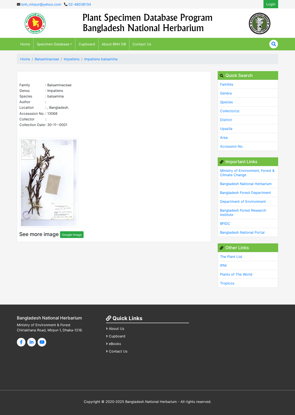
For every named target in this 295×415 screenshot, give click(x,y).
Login (270, 4)
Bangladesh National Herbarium (246, 184)
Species (226, 102)
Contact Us (142, 44)
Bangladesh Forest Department (245, 192)
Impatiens (71, 59)
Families (226, 84)
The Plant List (231, 256)
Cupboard (87, 44)
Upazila (226, 128)
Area (224, 137)
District (226, 120)
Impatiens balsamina (100, 59)
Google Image (72, 234)
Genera (226, 93)
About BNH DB (114, 44)
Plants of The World (236, 274)
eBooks (115, 344)
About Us (116, 328)
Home (25, 44)
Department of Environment (243, 201)
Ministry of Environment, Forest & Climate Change (247, 172)
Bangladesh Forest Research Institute (243, 212)
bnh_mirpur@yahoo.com (40, 4)
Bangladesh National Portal (242, 232)
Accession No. (231, 146)
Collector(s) (229, 111)
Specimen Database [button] (53, 44)
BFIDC (225, 223)
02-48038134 (79, 4)
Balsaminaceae (47, 59)
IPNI (223, 265)
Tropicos (227, 283)
